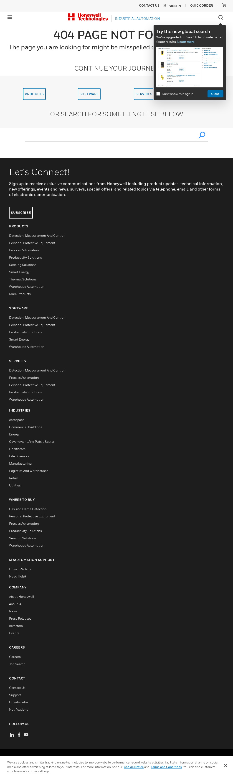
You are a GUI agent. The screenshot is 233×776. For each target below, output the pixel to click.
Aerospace (16, 420)
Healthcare (17, 449)
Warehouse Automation (26, 286)
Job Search (17, 664)
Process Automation (24, 250)
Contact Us (17, 687)
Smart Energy (19, 272)
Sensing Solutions (22, 265)
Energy (14, 434)
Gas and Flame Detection (28, 509)
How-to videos (20, 569)
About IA (15, 604)
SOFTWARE (89, 94)
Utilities (15, 485)
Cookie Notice (134, 767)
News (13, 611)
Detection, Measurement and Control (36, 235)
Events (14, 633)
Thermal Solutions (23, 279)
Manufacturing (20, 463)
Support (15, 695)
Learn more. (186, 41)
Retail (13, 478)
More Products (20, 294)
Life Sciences (19, 456)
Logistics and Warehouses (28, 471)
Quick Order (201, 5)
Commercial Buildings (25, 427)
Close (215, 94)
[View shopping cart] (224, 5)
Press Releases (20, 618)
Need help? (17, 576)
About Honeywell (21, 596)
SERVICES (144, 94)
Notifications (18, 709)
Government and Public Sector (31, 441)
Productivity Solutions (25, 257)
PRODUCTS (34, 94)
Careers (15, 657)
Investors (16, 626)
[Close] (226, 766)
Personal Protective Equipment (32, 243)
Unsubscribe (18, 702)
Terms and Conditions (166, 767)
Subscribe (21, 212)
